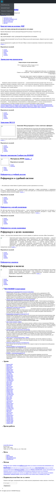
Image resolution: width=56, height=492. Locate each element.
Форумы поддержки (7, 11)
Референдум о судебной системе (13, 174)
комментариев (11, 457)
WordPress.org (9, 459)
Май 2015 (8, 385)
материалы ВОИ (7, 469)
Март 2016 (9, 373)
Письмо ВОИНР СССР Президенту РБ (16, 346)
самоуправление (8, 472)
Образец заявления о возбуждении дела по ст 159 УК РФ (20, 299)
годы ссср (15, 467)
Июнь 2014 (9, 398)
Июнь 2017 (9, 368)
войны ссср (29, 465)
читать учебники (32, 474)
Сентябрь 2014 (10, 394)
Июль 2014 (9, 397)
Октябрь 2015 (9, 378)
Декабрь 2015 (9, 376)
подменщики (15, 471)
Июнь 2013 (9, 410)
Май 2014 (8, 399)
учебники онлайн (14, 474)
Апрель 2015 (9, 386)
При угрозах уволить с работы (14, 321)
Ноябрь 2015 (9, 377)
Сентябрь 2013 (10, 408)
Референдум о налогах (9, 262)
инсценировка (39, 468)
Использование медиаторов (12, 107)
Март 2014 (9, 402)
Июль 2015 (9, 382)
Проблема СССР (8, 17)
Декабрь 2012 (9, 417)
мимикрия (12, 469)
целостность (26, 474)
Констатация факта (32, 107)
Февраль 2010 (9, 420)
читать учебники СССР (40, 474)
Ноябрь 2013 (9, 406)
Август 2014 (9, 395)
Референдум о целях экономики (13, 228)
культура (51, 467)
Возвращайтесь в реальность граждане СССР (17, 314)
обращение (6, 471)
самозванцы (45, 471)
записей (9, 456)
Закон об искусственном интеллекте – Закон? (17, 337)
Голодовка (26, 104)
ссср (27, 472)
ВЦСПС (6, 23)
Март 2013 (9, 414)
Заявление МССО (8, 122)
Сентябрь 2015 (10, 380)
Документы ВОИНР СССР (10, 19)
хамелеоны (21, 474)
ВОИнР (5, 465)
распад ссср (40, 471)
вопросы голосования (37, 465)
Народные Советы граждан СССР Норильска (17, 342)
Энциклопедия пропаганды (11, 59)
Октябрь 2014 (9, 393)
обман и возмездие (36, 469)
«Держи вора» (32, 104)
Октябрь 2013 (9, 407)
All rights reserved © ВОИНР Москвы (11, 490)
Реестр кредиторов (8, 21)
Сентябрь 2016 (10, 372)
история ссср (47, 467)
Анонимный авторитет (6, 104)
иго (30, 467)
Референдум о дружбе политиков (14, 207)
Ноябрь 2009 (9, 423)
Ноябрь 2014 (9, 391)
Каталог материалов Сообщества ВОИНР (17, 155)
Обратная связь (5, 14)
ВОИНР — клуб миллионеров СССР (15, 353)
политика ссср (21, 471)
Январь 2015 (9, 390)
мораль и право (19, 469)
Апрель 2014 (9, 400)
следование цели (15, 472)
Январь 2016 (9, 374)
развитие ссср (35, 471)
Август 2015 (9, 381)
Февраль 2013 (9, 415)
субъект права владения (42, 472)
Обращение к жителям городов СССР (15, 307)
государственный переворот (23, 467)
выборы (7, 467)
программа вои (28, 471)
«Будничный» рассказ (17, 104)
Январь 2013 (9, 416)
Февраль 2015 (9, 389)
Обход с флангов (41, 107)
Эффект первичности (28, 106)
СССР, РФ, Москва (8, 445)
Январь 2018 (9, 367)
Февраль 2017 (9, 369)
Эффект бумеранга (10, 106)
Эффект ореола (18, 106)
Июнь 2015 (9, 384)
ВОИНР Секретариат (16, 289)
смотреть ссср (23, 472)
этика (48, 474)
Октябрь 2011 (9, 419)
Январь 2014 (9, 404)
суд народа (50, 472)
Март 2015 (9, 387)
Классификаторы (23, 107)
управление (7, 474)
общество (11, 471)
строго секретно (33, 472)
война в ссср (23, 465)
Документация (5, 8)
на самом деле (27, 469)
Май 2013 (8, 411)
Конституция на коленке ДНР (12, 26)
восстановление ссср (48, 465)
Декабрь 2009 (9, 421)
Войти (8, 455)
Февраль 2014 (9, 403)
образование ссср (51, 469)
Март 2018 (9, 365)
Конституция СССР (8, 20)
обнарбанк (44, 469)
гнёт (12, 467)
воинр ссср (16, 465)
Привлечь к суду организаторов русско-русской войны (20, 291)
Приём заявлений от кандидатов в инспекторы (18, 329)
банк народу (10, 465)
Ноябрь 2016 (9, 370)
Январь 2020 (9, 364)
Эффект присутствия (39, 106)
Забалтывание (39, 104)
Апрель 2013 (9, 412)
